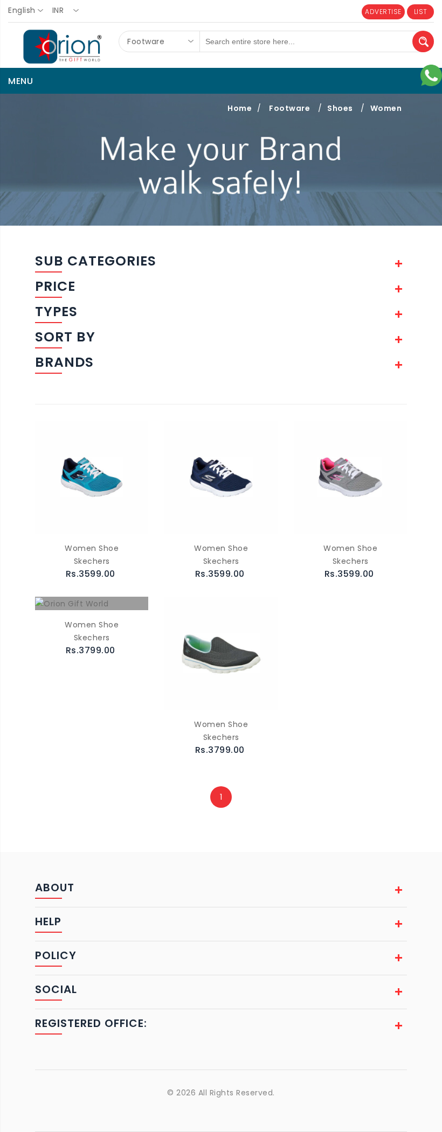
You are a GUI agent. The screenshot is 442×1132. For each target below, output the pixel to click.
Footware (289, 108)
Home (239, 108)
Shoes (340, 108)
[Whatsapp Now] (431, 74)
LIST (420, 11)
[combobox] (29, 11)
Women (386, 108)
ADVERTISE (383, 11)
